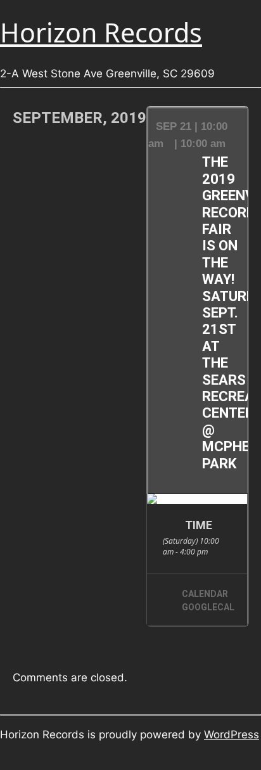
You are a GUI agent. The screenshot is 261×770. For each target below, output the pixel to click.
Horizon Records (101, 32)
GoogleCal (208, 607)
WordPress (231, 734)
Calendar (205, 594)
